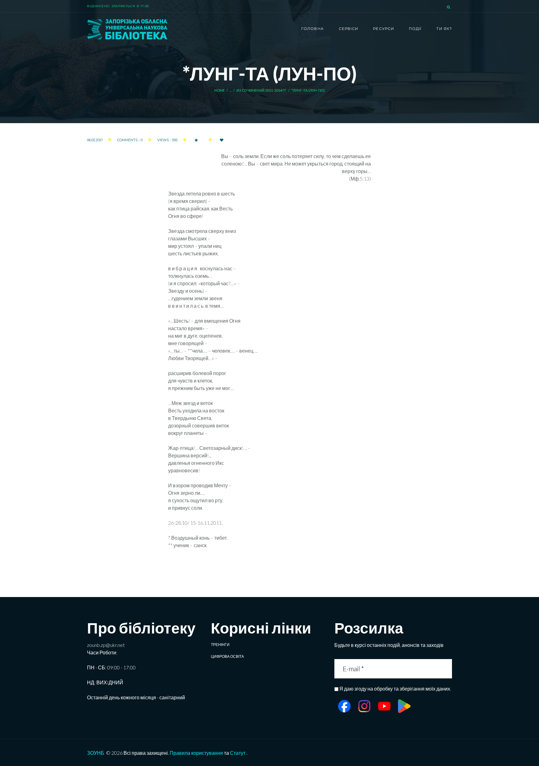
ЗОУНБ (95, 753)
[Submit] (446, 668)
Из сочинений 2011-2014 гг (261, 90)
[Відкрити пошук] (449, 7)
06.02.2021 (95, 140)
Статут (237, 753)
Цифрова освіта (227, 656)
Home (219, 90)
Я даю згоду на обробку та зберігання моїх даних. (395, 688)
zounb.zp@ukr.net (106, 645)
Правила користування (196, 753)
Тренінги (220, 644)
